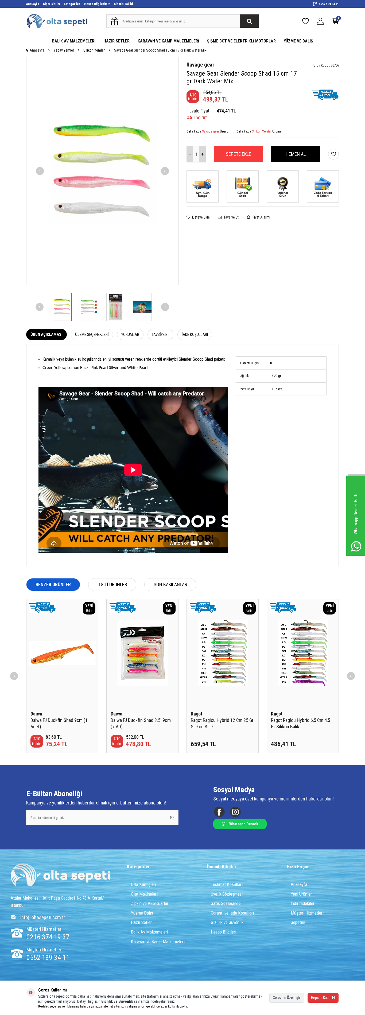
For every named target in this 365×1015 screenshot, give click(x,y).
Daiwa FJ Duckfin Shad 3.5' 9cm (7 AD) (141, 723)
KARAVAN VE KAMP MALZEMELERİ (168, 41)
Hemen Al (296, 154)
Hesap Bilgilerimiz (97, 4)
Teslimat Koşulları (227, 884)
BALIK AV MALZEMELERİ (73, 41)
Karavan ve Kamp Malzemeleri (158, 941)
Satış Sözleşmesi (226, 903)
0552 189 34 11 (328, 4)
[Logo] (60, 876)
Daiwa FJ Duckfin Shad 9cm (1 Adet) (59, 723)
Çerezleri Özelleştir (287, 997)
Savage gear (200, 64)
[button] (40, 171)
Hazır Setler (141, 922)
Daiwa (36, 714)
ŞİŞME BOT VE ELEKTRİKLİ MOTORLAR (241, 41)
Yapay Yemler (64, 50)
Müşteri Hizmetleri (307, 913)
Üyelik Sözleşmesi (227, 894)
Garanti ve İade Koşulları (232, 913)
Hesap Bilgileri (223, 932)
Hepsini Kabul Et (323, 997)
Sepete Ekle (238, 154)
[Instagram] (235, 812)
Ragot (196, 714)
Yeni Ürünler (301, 894)
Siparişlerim (51, 4)
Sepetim (298, 922)
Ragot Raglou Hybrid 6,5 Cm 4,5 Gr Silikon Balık (300, 723)
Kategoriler (72, 4)
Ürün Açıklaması (46, 334)
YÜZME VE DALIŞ (298, 41)
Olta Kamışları (143, 884)
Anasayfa (37, 50)
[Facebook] (219, 812)
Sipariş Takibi (123, 4)
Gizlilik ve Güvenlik (227, 922)
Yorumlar (130, 334)
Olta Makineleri (144, 894)
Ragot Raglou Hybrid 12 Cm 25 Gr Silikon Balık (222, 723)
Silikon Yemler (94, 50)
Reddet (43, 1006)
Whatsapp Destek (243, 824)
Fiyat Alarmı (261, 217)
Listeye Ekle (200, 217)
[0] (335, 22)
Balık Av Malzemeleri (149, 932)
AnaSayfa (32, 4)
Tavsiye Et (231, 217)
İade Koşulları (195, 334)
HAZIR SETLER (116, 41)
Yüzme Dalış (142, 913)
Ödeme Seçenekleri (92, 334)
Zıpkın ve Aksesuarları (150, 903)
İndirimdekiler (302, 903)
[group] (102, 171)
